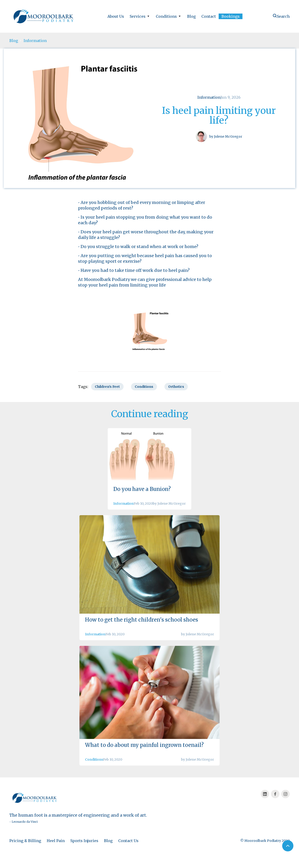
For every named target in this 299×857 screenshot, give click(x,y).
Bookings (230, 16)
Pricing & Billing (25, 840)
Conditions (94, 759)
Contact (208, 16)
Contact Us (128, 840)
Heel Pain (56, 840)
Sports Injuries (84, 840)
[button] (140, 16)
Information (35, 40)
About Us (115, 16)
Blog (191, 16)
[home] (44, 16)
